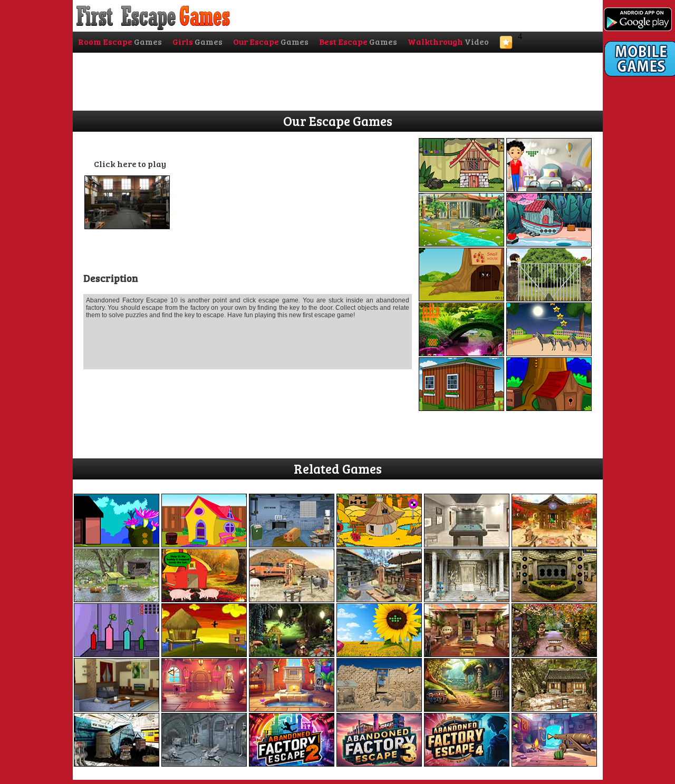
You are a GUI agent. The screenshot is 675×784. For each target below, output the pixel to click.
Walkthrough (448, 41)
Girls (197, 41)
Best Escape (358, 41)
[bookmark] (506, 45)
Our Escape (270, 41)
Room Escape (120, 41)
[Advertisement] (639, 293)
